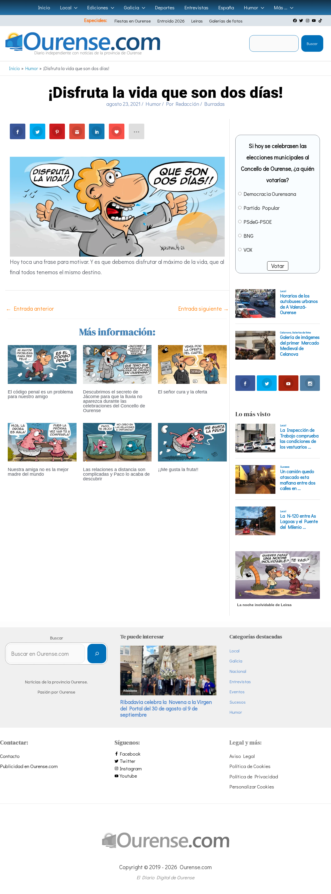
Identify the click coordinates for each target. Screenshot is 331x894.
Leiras (197, 21)
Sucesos (237, 702)
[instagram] (308, 21)
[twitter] (301, 21)
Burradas (214, 103)
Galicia (235, 661)
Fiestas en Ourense (132, 21)
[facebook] (295, 21)
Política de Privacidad (253, 776)
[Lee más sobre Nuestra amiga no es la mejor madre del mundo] (42, 441)
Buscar (312, 43)
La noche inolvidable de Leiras (264, 605)
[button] (74, 7)
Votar (277, 266)
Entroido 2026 (171, 21)
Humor (153, 103)
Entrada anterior (30, 308)
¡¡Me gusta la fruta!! (178, 469)
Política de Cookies (249, 766)
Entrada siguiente (203, 308)
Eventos (237, 692)
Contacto (10, 756)
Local (234, 651)
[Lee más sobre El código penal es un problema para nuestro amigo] (42, 363)
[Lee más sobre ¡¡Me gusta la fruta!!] (192, 441)
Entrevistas (240, 681)
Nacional (237, 671)
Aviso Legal (242, 756)
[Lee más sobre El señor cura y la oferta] (192, 363)
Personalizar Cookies (251, 786)
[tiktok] (321, 21)
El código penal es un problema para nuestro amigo (40, 394)
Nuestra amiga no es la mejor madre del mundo (38, 472)
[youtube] (314, 21)
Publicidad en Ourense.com (29, 766)
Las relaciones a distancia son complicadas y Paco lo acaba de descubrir (116, 474)
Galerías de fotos (226, 21)
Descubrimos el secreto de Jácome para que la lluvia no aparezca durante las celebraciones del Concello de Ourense (114, 401)
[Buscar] (96, 653)
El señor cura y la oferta (182, 391)
